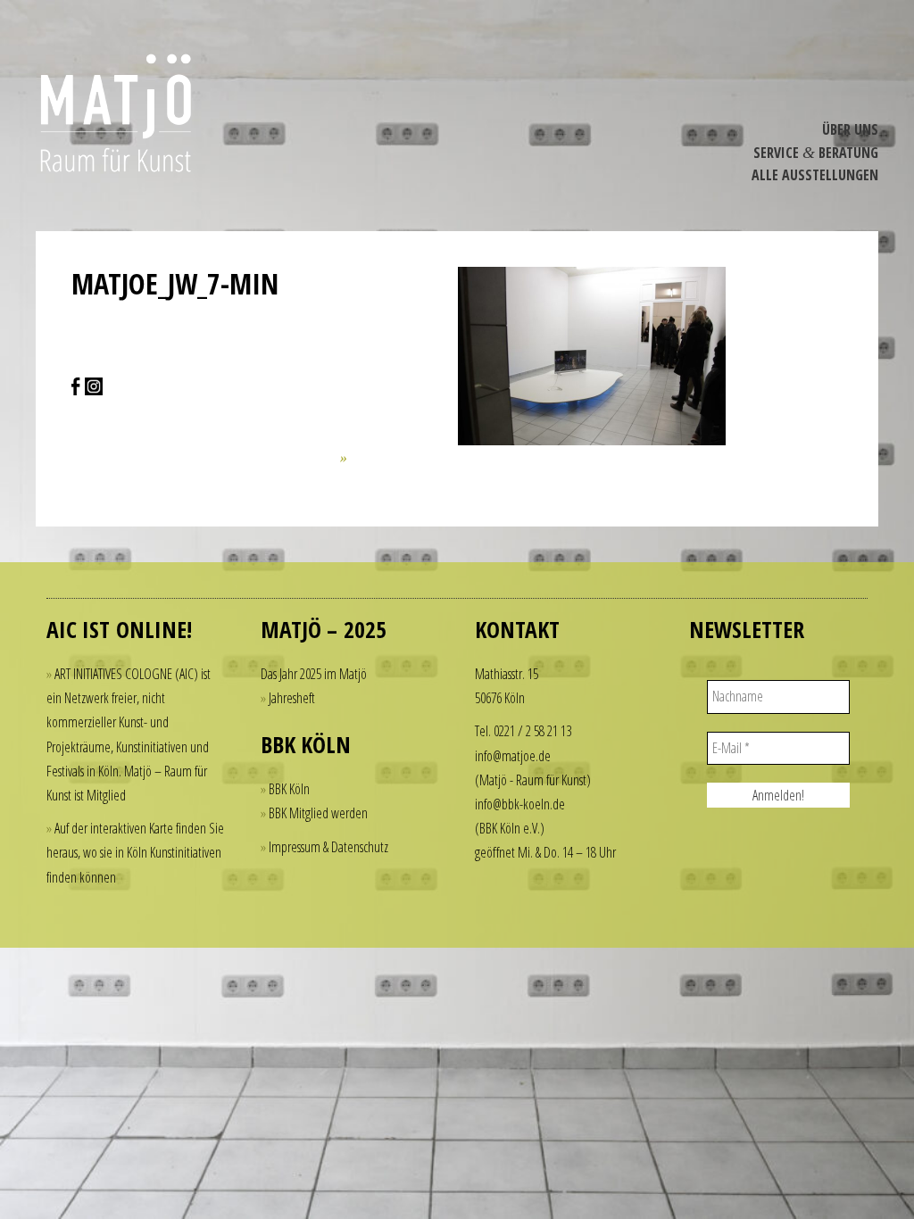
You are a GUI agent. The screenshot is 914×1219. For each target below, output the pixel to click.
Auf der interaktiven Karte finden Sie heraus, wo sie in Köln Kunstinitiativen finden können (135, 852)
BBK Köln (289, 789)
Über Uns (850, 129)
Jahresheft (292, 698)
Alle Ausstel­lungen (815, 175)
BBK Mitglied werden (318, 813)
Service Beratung (815, 152)
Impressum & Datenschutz (328, 847)
